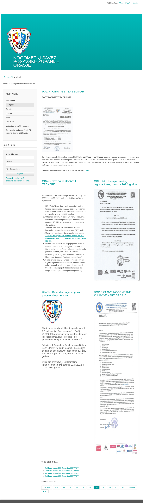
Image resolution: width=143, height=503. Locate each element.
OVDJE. (88, 170)
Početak (46, 487)
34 (70, 487)
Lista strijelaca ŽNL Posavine (17, 126)
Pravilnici (9, 113)
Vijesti (11, 105)
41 (116, 487)
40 (110, 487)
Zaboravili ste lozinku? (15, 178)
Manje (135, 3)
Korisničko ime (12, 154)
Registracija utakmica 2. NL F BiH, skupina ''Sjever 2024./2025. (20, 131)
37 (90, 487)
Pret (56, 487)
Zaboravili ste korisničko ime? (18, 181)
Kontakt (9, 109)
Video (8, 117)
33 (64, 487)
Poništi (128, 3)
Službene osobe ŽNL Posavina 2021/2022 (62, 468)
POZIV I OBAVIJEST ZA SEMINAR (63, 91)
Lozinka (9, 162)
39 (103, 487)
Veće (121, 3)
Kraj (45, 491)
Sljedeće (131, 487)
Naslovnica (10, 101)
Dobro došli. (8, 77)
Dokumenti (10, 122)
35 (77, 487)
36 (83, 487)
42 (123, 487)
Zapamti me (15, 169)
